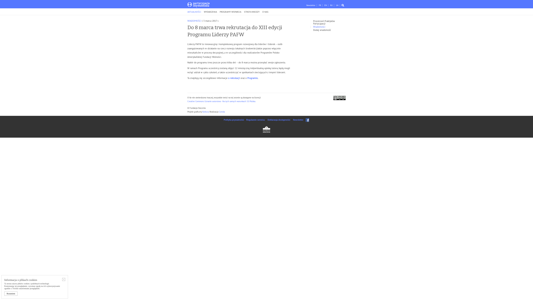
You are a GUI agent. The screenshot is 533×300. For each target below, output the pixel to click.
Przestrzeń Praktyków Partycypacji (324, 22)
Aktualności (194, 12)
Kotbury (206, 112)
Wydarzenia (210, 12)
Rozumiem (11, 294)
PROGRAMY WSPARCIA (230, 12)
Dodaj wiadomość (322, 30)
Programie (252, 78)
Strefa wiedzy (252, 12)
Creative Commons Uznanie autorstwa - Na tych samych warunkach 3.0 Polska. (221, 101)
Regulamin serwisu (255, 120)
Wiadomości (194, 21)
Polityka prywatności (234, 120)
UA (337, 5)
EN (325, 5)
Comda (221, 112)
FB (320, 5)
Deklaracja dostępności (279, 120)
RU (331, 5)
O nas (265, 12)
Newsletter (310, 5)
